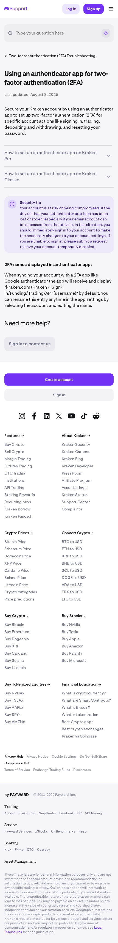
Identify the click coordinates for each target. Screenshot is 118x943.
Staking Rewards (19, 494)
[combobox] (56, 33)
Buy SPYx (12, 714)
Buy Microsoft (74, 660)
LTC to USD (72, 599)
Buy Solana (14, 660)
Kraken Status (74, 494)
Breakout (66, 813)
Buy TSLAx (13, 700)
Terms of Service (17, 770)
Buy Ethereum (16, 631)
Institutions (14, 480)
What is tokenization (80, 714)
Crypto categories (20, 591)
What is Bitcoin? (76, 707)
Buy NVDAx (14, 693)
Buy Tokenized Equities (27, 684)
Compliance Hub (17, 763)
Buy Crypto (14, 444)
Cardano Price (16, 570)
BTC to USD (72, 541)
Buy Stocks (74, 615)
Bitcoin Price (15, 541)
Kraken (9, 813)
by (16, 794)
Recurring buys (17, 501)
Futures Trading (18, 465)
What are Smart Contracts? (86, 700)
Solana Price (15, 577)
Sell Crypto (14, 451)
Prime (19, 849)
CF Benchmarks (63, 831)
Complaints (72, 509)
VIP (79, 813)
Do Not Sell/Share (93, 756)
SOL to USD (72, 570)
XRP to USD (72, 556)
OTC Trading (15, 473)
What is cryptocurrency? (84, 693)
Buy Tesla (70, 631)
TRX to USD (72, 591)
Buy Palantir (72, 653)
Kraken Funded (17, 516)
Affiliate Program (76, 480)
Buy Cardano (15, 653)
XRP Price (12, 563)
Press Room (72, 473)
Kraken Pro (27, 813)
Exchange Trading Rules (51, 770)
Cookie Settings (64, 756)
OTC (30, 849)
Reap (82, 831)
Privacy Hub (13, 756)
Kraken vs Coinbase (79, 736)
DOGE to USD (74, 577)
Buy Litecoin (15, 667)
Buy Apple (71, 638)
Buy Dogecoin (16, 638)
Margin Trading (17, 458)
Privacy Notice (37, 756)
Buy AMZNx (14, 721)
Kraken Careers (75, 451)
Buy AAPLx (13, 707)
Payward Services (18, 831)
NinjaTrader (47, 813)
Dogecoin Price (17, 556)
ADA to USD (72, 584)
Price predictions (19, 599)
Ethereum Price (17, 548)
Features (14, 435)
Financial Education (81, 684)
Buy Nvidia (71, 624)
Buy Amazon (72, 646)
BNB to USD (72, 563)
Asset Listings (74, 487)
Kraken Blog (72, 458)
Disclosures (82, 770)
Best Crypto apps (77, 721)
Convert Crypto (78, 532)
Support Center (76, 501)
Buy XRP (11, 646)
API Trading (14, 487)
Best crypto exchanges (82, 728)
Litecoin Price (16, 584)
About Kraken (76, 435)
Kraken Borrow (17, 509)
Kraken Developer (77, 465)
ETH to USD (72, 548)
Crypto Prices (18, 532)
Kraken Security (76, 444)
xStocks (41, 831)
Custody (43, 849)
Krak (8, 849)
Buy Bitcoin (14, 624)
